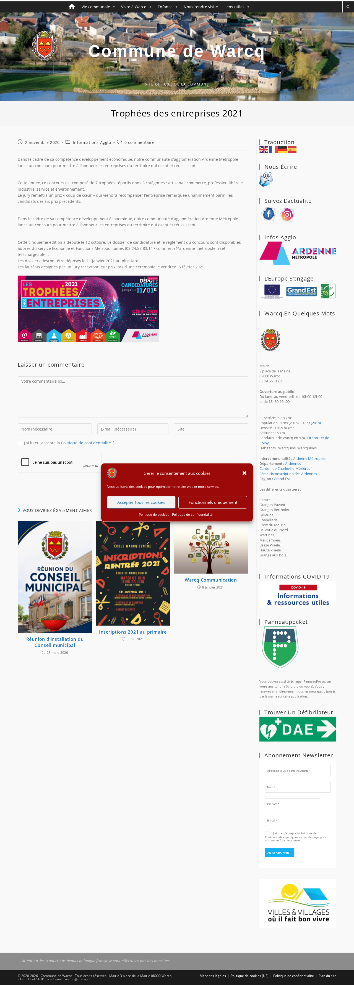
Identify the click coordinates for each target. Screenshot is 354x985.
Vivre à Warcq (134, 6)
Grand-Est (282, 478)
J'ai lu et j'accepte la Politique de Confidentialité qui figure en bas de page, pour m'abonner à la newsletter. (295, 836)
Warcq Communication (211, 580)
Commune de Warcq (177, 51)
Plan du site (327, 975)
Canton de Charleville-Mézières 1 (286, 468)
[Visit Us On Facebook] (268, 213)
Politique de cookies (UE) (250, 975)
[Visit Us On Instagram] (287, 213)
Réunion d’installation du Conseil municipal (55, 642)
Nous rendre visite (201, 6)
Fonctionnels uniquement (213, 502)
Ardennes (293, 463)
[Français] (273, 149)
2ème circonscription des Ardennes (288, 473)
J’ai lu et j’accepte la (69, 442)
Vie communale (96, 6)
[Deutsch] (283, 149)
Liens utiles (233, 6)
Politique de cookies (154, 514)
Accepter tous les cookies (141, 502)
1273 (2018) (311, 422)
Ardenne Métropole (309, 458)
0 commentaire (139, 142)
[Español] (292, 149)
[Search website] (348, 7)
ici (48, 254)
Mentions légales (213, 975)
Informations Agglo (92, 142)
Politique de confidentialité (192, 514)
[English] (264, 149)
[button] (244, 473)
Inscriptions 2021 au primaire (133, 632)
